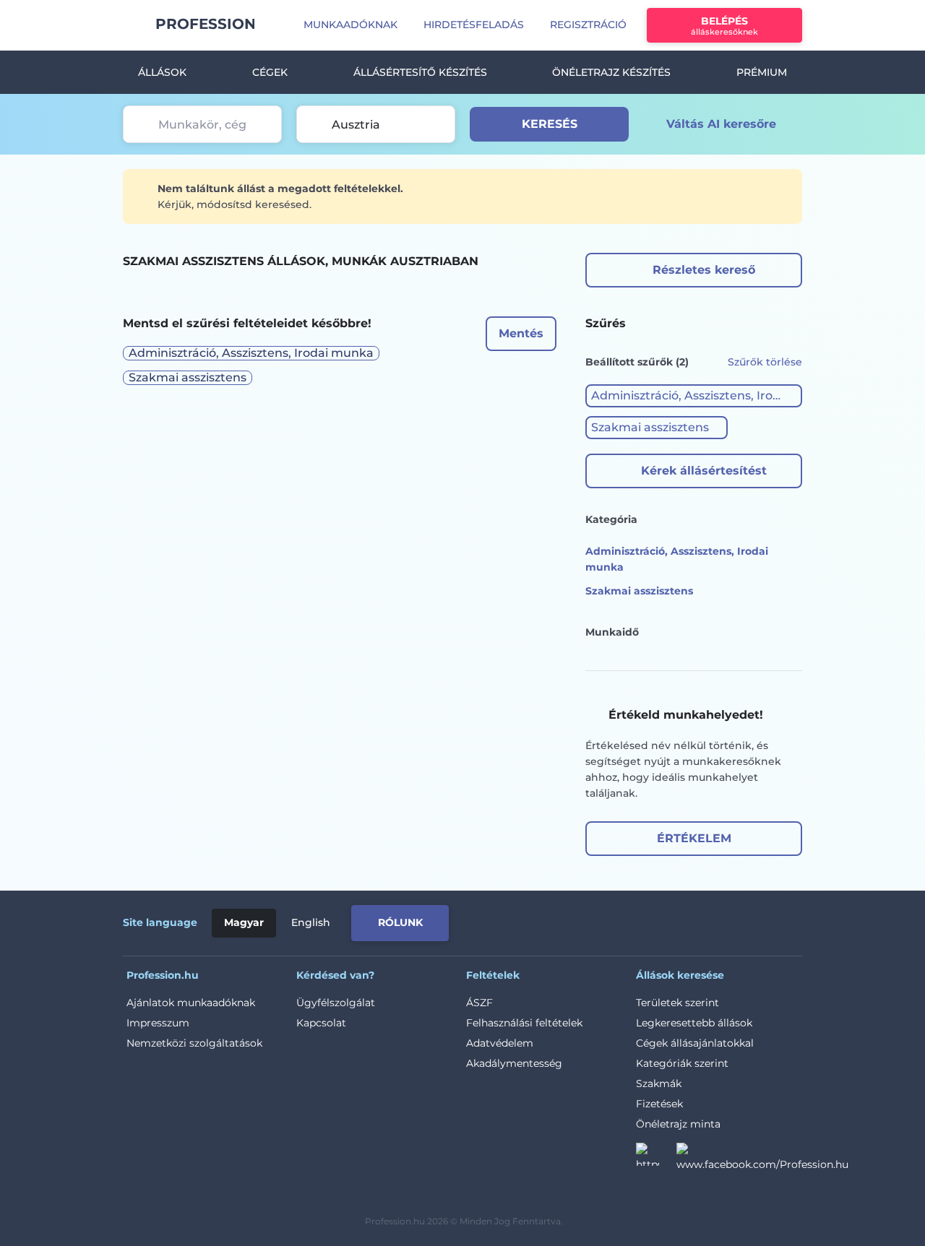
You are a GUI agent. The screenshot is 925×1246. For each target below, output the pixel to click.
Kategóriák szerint (682, 1063)
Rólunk (400, 922)
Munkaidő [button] (612, 632)
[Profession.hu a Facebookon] (762, 1158)
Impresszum (157, 1022)
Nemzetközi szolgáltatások (194, 1043)
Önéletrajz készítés (611, 72)
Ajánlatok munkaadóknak (190, 1002)
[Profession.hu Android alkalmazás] (742, 920)
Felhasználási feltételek (524, 1022)
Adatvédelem (499, 1043)
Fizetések (659, 1103)
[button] (693, 395)
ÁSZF (479, 1002)
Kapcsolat (321, 1022)
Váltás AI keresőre (721, 124)
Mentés (521, 333)
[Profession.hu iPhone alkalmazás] (638, 920)
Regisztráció (588, 24)
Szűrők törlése (765, 361)
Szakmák (658, 1083)
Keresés (549, 124)
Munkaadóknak (350, 24)
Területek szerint (677, 1002)
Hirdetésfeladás (473, 24)
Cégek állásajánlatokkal (695, 1043)
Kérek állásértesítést (704, 470)
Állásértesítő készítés (420, 72)
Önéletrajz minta (678, 1123)
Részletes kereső (704, 270)
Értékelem (694, 838)
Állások (162, 72)
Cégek (270, 72)
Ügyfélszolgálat (335, 1002)
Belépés (724, 25)
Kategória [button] (611, 519)
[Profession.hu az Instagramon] (656, 1158)
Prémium (761, 72)
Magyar (244, 922)
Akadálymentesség (514, 1063)
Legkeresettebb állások (694, 1022)
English (310, 922)
